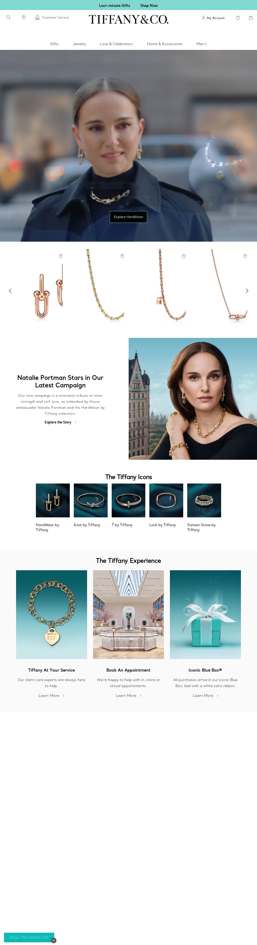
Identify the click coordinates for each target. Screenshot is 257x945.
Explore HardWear (128, 217)
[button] (53, 940)
